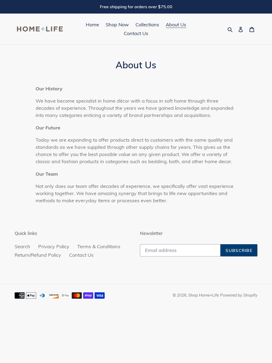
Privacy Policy (53, 246)
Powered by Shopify (238, 295)
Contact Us (81, 255)
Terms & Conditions (98, 246)
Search (22, 246)
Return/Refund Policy (38, 255)
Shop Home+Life (203, 295)
